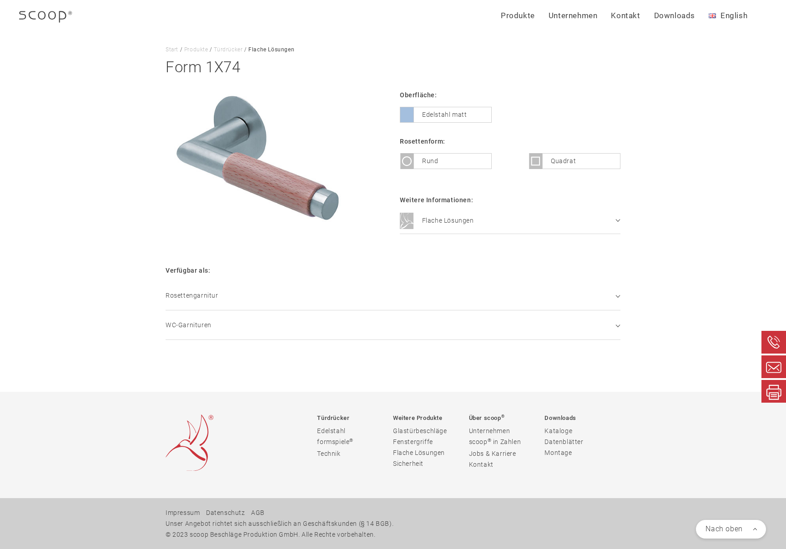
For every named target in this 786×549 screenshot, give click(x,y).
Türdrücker (228, 49)
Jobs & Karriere (492, 453)
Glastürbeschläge (420, 430)
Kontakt (625, 15)
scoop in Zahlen (495, 441)
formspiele (335, 441)
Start (172, 49)
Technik (328, 453)
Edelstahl (331, 430)
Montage (558, 452)
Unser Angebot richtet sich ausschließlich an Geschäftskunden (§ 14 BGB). (279, 523)
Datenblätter (563, 441)
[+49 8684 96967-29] (773, 391)
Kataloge (558, 430)
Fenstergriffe (413, 441)
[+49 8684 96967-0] (773, 342)
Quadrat (563, 161)
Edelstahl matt (444, 114)
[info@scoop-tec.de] (773, 366)
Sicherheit (408, 463)
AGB (258, 512)
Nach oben (723, 528)
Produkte (196, 49)
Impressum (183, 512)
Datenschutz (225, 512)
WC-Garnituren (189, 325)
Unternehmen (489, 430)
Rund (430, 161)
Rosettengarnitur (192, 295)
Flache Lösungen (447, 220)
